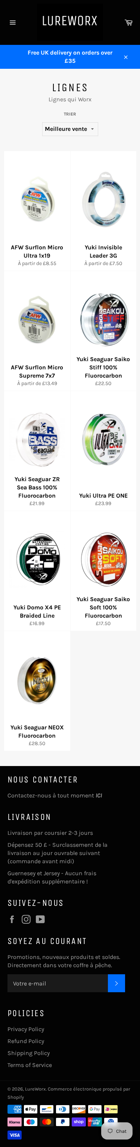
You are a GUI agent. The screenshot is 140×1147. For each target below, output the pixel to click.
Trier (70, 114)
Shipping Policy (28, 1053)
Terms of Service (29, 1064)
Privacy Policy (25, 1029)
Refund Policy (25, 1041)
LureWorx (35, 1089)
